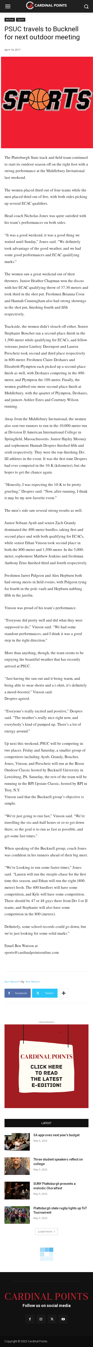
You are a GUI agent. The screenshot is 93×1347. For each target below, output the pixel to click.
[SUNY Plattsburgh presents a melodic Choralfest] (17, 1190)
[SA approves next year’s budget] (17, 1142)
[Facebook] (30, 1319)
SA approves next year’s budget (56, 1135)
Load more (45, 1231)
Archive (10, 19)
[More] (63, 993)
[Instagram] (41, 1319)
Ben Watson (12, 981)
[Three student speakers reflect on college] (17, 1166)
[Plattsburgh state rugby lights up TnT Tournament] (17, 1215)
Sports (20, 19)
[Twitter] (52, 1319)
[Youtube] (63, 1319)
